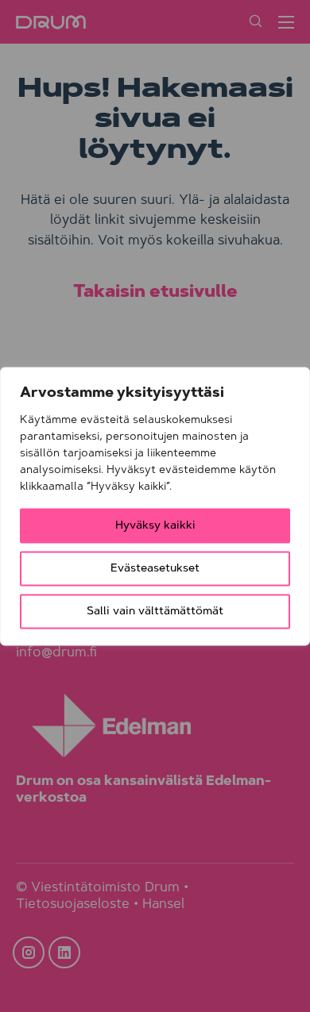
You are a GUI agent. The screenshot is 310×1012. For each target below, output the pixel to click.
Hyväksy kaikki (155, 525)
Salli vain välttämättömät (155, 611)
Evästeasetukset (155, 568)
